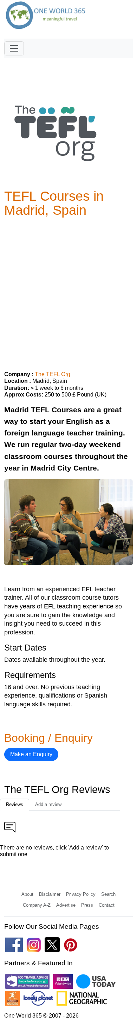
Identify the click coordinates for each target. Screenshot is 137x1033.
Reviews (14, 804)
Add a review (48, 804)
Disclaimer (49, 894)
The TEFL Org (52, 374)
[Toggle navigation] (14, 48)
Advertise (66, 905)
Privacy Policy (81, 894)
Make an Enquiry (31, 754)
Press (87, 905)
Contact (107, 905)
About (27, 894)
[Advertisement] (68, 291)
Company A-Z (37, 905)
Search (108, 894)
